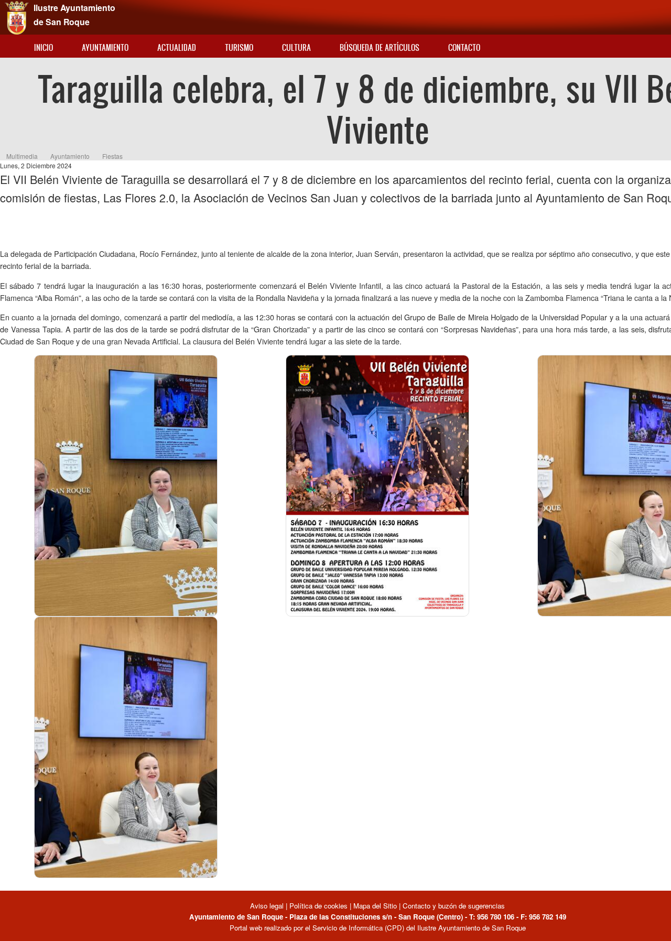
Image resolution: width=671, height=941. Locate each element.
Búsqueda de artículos (379, 47)
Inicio (43, 47)
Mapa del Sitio (375, 906)
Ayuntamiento (105, 47)
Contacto (464, 47)
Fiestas (112, 156)
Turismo (239, 47)
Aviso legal (268, 906)
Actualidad (176, 47)
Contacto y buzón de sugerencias (454, 906)
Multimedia (22, 156)
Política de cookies (318, 906)
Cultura (296, 47)
